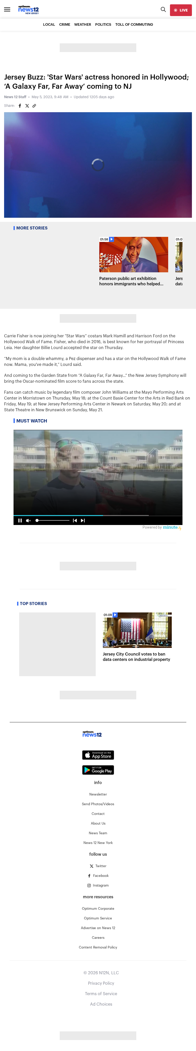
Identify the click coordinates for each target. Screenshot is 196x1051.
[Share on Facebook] (20, 106)
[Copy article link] (34, 106)
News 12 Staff (15, 97)
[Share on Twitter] (27, 106)
